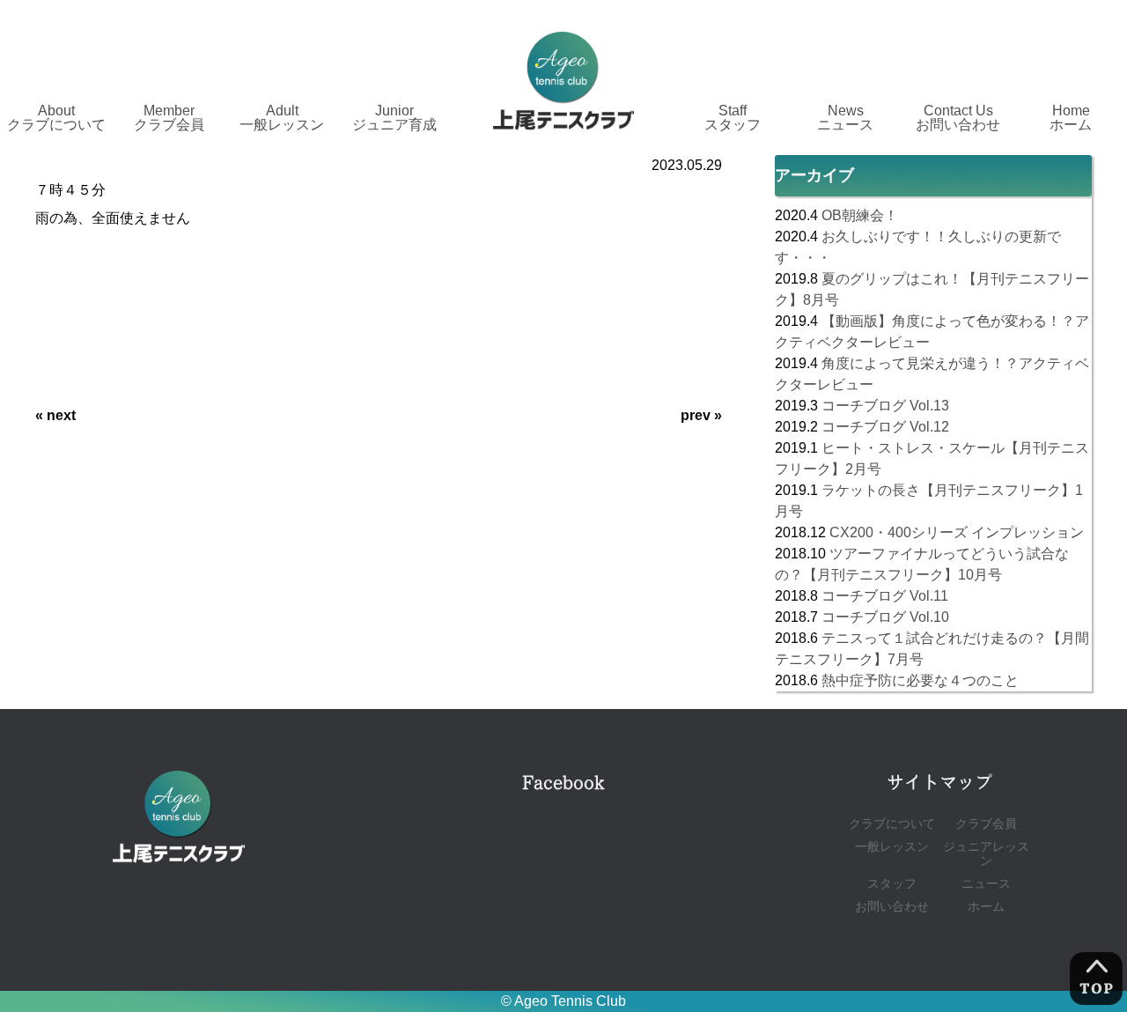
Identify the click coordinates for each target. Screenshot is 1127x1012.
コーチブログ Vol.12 (885, 426)
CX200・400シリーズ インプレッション (956, 532)
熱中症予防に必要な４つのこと (920, 680)
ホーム (986, 906)
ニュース (986, 883)
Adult (281, 117)
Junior (394, 117)
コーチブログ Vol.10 (885, 616)
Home (1071, 117)
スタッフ (892, 883)
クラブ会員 (986, 824)
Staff (732, 117)
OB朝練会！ (859, 215)
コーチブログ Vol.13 (885, 405)
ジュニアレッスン (986, 854)
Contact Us (958, 117)
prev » (701, 415)
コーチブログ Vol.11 (884, 595)
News (845, 117)
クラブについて (892, 824)
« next (55, 415)
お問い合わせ (892, 906)
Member (169, 117)
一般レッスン (892, 846)
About (56, 117)
